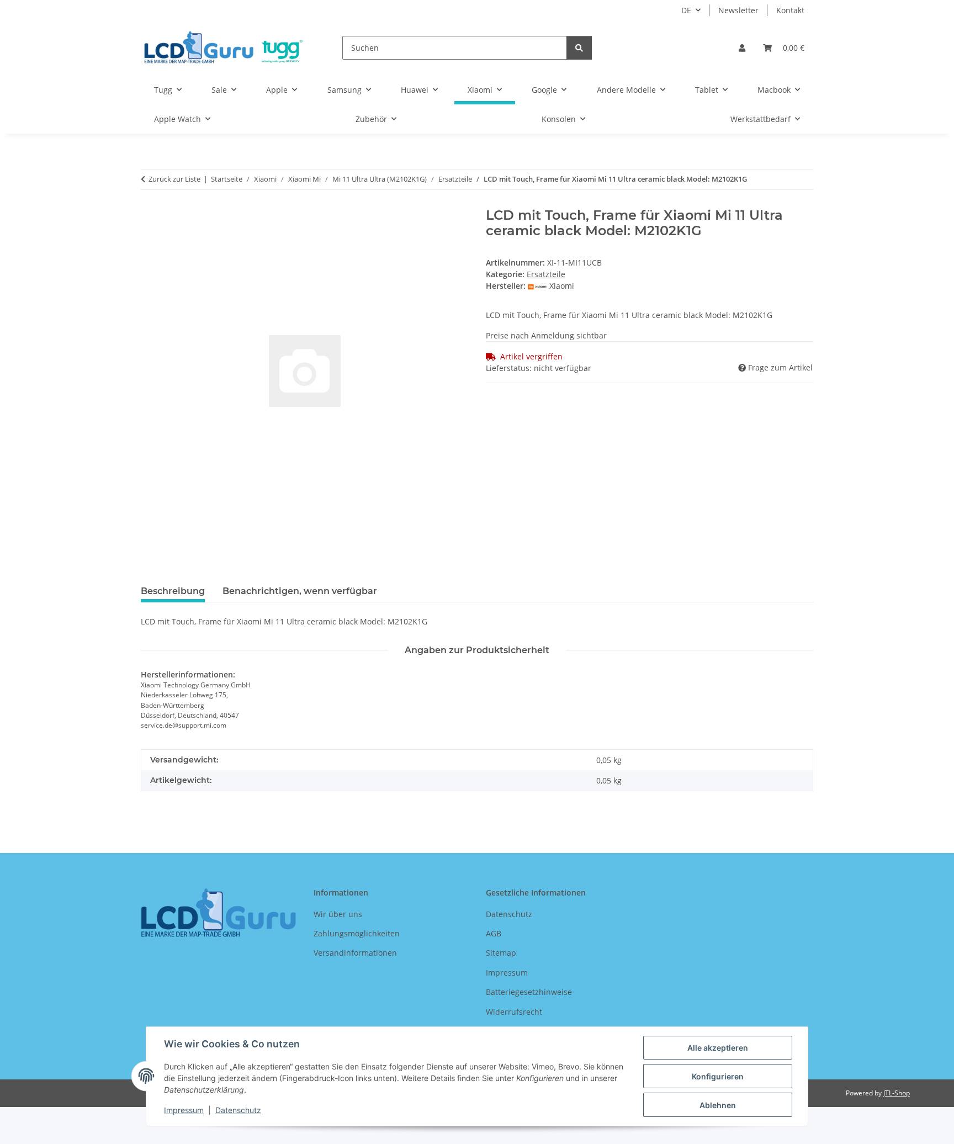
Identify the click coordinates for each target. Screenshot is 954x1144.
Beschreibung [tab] (173, 591)
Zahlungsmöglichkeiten (357, 933)
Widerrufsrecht (514, 1012)
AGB (493, 933)
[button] (742, 48)
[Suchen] (579, 48)
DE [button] (686, 10)
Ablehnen (717, 1105)
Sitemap (501, 952)
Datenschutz (238, 1110)
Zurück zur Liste (174, 179)
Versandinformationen (355, 952)
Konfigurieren (718, 1076)
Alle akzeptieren (717, 1047)
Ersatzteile (546, 274)
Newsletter (738, 10)
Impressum (184, 1110)
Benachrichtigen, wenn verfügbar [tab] (299, 591)
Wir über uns (338, 914)
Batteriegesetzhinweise (529, 992)
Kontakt (790, 10)
